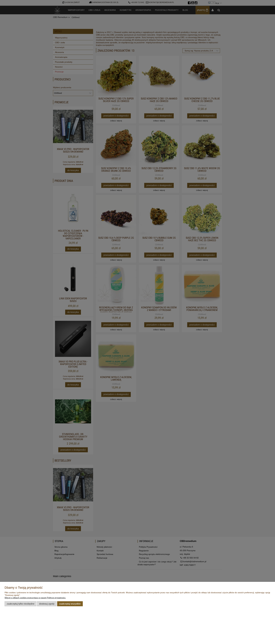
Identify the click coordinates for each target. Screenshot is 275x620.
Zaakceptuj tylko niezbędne (20, 603)
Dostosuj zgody (46, 603)
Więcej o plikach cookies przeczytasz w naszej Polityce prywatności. (35, 598)
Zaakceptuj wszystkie (70, 603)
